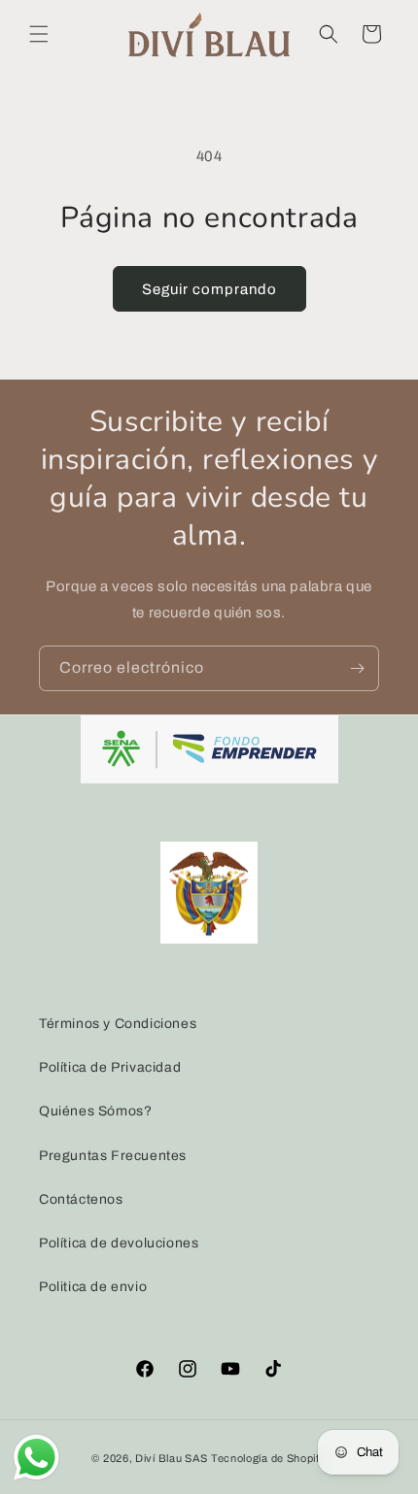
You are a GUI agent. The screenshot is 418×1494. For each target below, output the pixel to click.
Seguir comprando (209, 289)
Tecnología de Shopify (269, 1458)
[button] (38, 34)
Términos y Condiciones (117, 1023)
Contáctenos (81, 1199)
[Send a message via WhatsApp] (36, 1457)
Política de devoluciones (118, 1243)
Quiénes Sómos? (95, 1111)
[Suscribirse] (356, 668)
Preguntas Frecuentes (113, 1155)
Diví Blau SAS (171, 1458)
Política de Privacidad (110, 1067)
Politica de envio (93, 1286)
